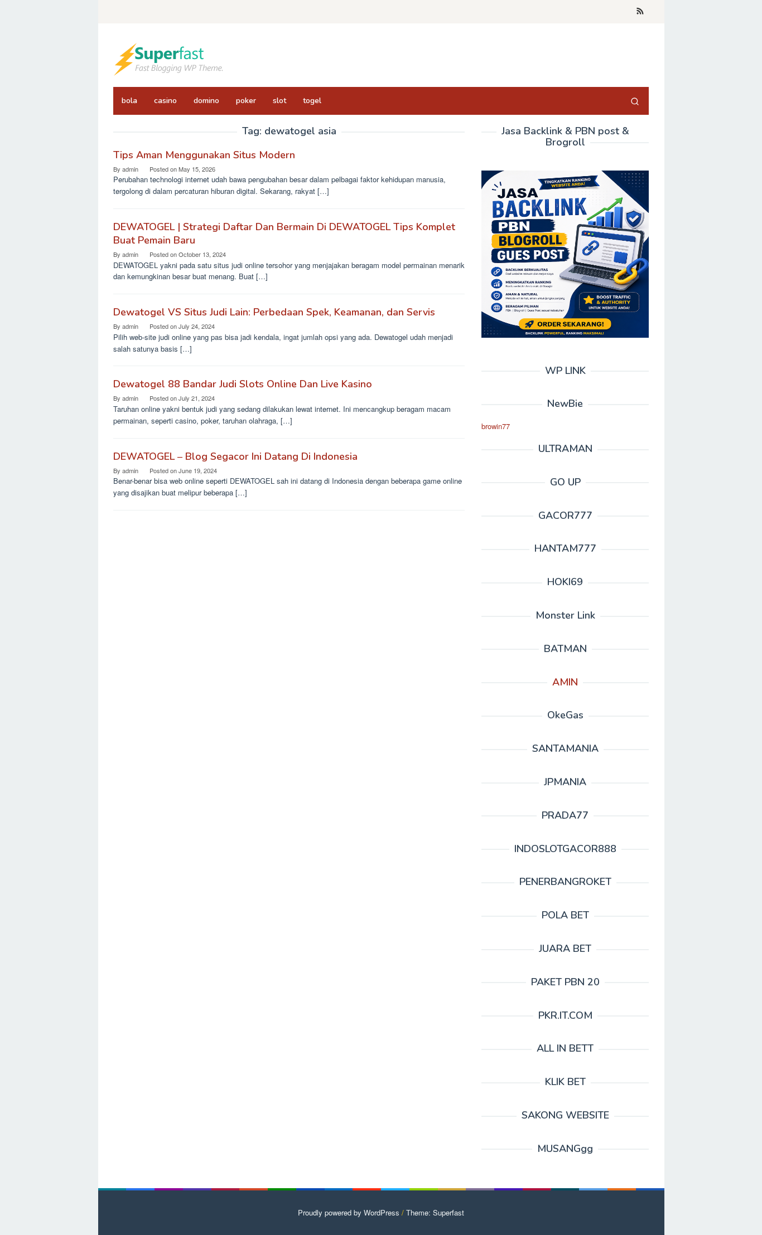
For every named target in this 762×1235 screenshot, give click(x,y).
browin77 (495, 426)
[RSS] (640, 11)
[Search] (635, 101)
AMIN (565, 682)
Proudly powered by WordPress (348, 1212)
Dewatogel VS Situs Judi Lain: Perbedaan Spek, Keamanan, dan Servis (274, 312)
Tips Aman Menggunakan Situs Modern (204, 155)
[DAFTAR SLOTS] (169, 58)
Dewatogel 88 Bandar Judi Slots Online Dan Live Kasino (242, 384)
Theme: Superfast (435, 1212)
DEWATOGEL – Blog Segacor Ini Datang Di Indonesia (235, 456)
